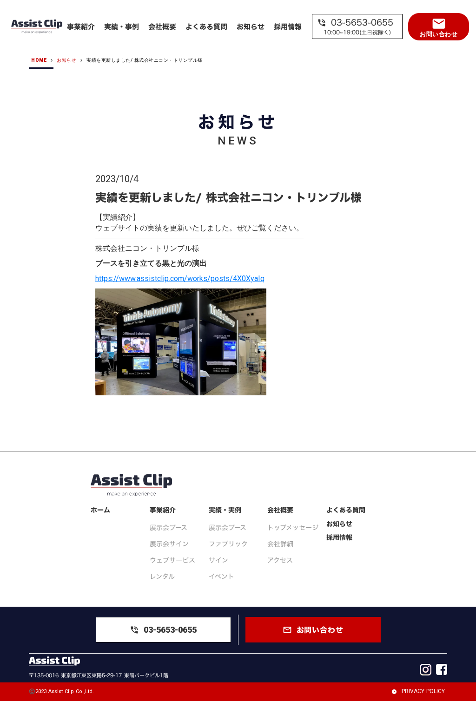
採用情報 (339, 537)
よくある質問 (345, 510)
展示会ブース (168, 527)
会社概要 (280, 510)
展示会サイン (169, 544)
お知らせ (66, 60)
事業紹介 (163, 510)
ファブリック (228, 544)
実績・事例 (121, 27)
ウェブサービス (172, 560)
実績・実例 (225, 510)
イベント (221, 576)
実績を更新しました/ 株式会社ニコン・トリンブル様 (144, 60)
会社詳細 (280, 544)
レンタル (162, 576)
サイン (218, 560)
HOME (38, 60)
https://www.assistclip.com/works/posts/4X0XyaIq (179, 278)
